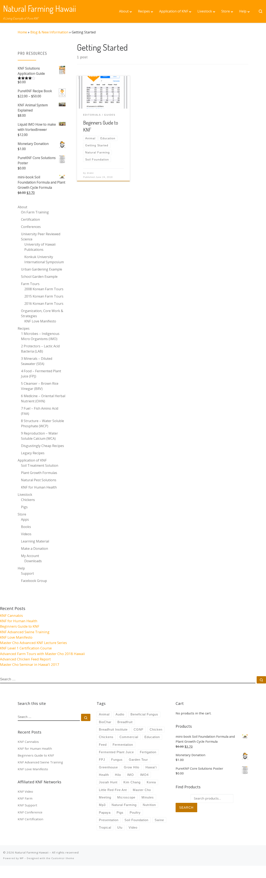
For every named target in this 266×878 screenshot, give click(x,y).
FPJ (102, 759)
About (22, 207)
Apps (25, 519)
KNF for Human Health (39, 487)
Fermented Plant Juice (116, 752)
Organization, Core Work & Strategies (42, 313)
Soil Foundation (136, 820)
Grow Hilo (131, 767)
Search (186, 807)
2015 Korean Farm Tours (43, 296)
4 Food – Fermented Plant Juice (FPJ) (41, 373)
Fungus (117, 759)
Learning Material (35, 541)
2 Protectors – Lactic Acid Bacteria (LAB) (40, 349)
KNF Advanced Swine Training (24, 631)
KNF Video (25, 791)
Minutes (148, 797)
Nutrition (149, 805)
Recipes (24, 328)
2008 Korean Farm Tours (43, 289)
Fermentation (123, 744)
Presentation (108, 820)
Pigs (24, 507)
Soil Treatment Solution (39, 465)
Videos (26, 534)
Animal (104, 714)
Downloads (33, 561)
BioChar (105, 722)
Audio (120, 714)
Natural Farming (124, 805)
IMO (130, 774)
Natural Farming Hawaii (32, 852)
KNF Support (27, 805)
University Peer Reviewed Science (40, 236)
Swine (159, 820)
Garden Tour (138, 759)
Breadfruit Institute (113, 729)
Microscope (126, 797)
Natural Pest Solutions (38, 480)
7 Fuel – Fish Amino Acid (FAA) (39, 411)
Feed (103, 744)
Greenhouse (108, 767)
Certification (30, 219)
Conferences (31, 226)
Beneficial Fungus (144, 714)
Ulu (119, 827)
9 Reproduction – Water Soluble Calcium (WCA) (39, 436)
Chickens (28, 499)
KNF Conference (30, 812)
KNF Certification (30, 819)
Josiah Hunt (108, 782)
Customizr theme (62, 858)
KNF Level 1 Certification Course (26, 648)
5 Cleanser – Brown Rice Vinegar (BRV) (39, 386)
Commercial (128, 737)
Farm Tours (30, 284)
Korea (151, 782)
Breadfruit (125, 722)
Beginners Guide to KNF (19, 626)
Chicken (156, 729)
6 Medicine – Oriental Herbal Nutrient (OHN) (43, 398)
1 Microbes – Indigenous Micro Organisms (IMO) (40, 336)
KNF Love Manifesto (40, 321)
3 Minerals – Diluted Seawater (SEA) (36, 361)
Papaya (105, 812)
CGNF (138, 729)
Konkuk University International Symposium (44, 259)
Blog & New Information (49, 32)
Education (152, 737)
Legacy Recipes (32, 453)
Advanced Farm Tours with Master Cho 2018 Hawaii (42, 653)
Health (104, 774)
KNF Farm (25, 798)
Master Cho (142, 790)
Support (27, 573)
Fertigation (148, 752)
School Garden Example (39, 276)
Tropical (105, 827)
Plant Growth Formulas (39, 472)
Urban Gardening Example (41, 269)
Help (21, 568)
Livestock (25, 494)
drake (90, 173)
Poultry (135, 812)
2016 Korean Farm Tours (43, 303)
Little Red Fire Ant (113, 790)
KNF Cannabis (11, 615)
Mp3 (102, 805)
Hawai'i (151, 767)
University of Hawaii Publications (39, 247)
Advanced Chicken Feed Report (25, 659)
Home (22, 32)
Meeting (105, 797)
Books (26, 526)
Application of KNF (32, 460)
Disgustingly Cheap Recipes (42, 445)
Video (133, 827)
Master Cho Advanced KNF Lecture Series (33, 642)
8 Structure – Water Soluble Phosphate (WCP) (42, 423)
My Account (30, 555)
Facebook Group (34, 580)
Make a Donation (34, 548)
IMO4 (144, 774)
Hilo (118, 774)
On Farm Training (35, 212)
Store (22, 514)
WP (22, 858)
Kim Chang (131, 782)
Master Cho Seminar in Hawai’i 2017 (29, 664)
